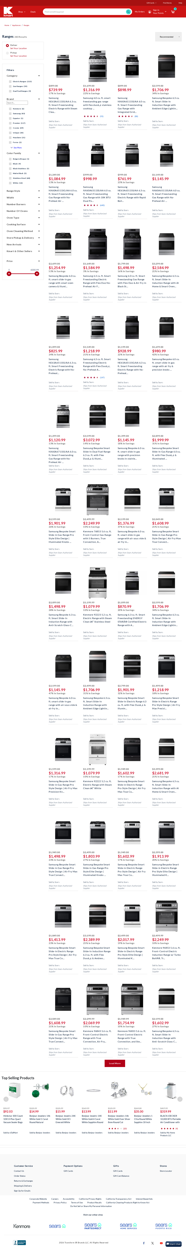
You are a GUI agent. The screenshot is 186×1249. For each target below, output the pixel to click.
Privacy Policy (60, 1202)
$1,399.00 (123, 435)
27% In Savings (91, 859)
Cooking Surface (16, 224)
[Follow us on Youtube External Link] (161, 1243)
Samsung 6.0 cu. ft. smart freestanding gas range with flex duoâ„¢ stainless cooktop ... (97, 101)
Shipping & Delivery (23, 1186)
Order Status (19, 1176)
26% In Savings (57, 526)
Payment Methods (41, 1202)
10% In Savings (91, 526)
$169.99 (85, 1108)
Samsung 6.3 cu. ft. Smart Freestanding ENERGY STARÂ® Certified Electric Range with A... (132, 617)
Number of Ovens (17, 211)
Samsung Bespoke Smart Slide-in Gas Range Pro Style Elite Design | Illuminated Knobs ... (62, 534)
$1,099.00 (54, 346)
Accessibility (68, 1199)
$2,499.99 (88, 519)
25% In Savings (91, 943)
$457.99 (164, 1108)
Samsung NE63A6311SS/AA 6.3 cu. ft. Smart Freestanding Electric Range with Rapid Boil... (132, 190)
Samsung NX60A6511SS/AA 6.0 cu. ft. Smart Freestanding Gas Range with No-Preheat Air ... (166, 190)
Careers (55, 1198)
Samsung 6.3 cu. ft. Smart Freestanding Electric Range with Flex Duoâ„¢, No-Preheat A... (97, 362)
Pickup (18, 54)
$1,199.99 (88, 602)
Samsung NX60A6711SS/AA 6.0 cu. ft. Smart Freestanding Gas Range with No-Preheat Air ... (63, 451)
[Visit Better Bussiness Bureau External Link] (19, 1242)
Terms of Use (77, 1202)
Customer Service (23, 1166)
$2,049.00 (157, 519)
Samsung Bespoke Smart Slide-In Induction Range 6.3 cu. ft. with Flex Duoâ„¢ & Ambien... (96, 950)
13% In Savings (57, 182)
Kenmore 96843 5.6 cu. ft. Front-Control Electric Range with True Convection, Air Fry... (97, 1034)
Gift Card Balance (121, 1176)
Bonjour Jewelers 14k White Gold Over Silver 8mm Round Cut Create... (119, 1119)
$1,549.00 (88, 346)
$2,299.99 (88, 1018)
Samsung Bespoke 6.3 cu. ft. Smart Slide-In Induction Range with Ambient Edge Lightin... (165, 101)
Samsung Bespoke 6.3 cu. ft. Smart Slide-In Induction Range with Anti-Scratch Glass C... (62, 617)
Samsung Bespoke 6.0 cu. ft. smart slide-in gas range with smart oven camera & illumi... (62, 279)
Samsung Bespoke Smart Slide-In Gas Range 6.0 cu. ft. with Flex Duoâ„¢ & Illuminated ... (166, 451)
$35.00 (138, 1111)
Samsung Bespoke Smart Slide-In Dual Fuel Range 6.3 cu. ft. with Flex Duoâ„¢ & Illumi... (96, 451)
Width (10, 197)
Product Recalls (94, 1202)
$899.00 (53, 85)
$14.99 (34, 1111)
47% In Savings (57, 693)
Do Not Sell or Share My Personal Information (91, 1206)
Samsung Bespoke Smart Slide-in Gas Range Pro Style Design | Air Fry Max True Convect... (166, 534)
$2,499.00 (88, 685)
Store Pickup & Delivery (20, 237)
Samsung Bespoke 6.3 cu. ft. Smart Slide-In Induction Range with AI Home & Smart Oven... (165, 279)
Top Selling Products (17, 1078)
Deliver (18, 46)
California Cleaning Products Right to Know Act (127, 1202)
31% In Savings (160, 443)
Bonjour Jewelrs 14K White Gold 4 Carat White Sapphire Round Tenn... (92, 1119)
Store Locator (166, 1171)
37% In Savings (126, 526)
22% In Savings (91, 93)
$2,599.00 (157, 85)
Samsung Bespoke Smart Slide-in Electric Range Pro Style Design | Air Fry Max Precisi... (166, 701)
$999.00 (87, 174)
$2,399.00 (157, 852)
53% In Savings (57, 271)
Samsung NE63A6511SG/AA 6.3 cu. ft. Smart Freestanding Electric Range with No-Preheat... (132, 362)
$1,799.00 (123, 263)
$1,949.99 (123, 1018)
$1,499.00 (157, 685)
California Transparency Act (118, 1199)
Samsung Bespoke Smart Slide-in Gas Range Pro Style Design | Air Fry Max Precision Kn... (63, 784)
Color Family (14, 153)
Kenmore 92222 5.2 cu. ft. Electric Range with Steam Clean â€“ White (97, 784)
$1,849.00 (54, 935)
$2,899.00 (157, 435)
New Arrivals (14, 244)
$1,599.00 (54, 769)
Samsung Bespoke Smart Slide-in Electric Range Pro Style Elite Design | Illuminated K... (165, 867)
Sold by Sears (54, 121)
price (9, 261)
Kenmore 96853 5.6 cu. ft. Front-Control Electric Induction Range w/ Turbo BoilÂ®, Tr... (166, 950)
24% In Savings (57, 354)
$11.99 (112, 1111)
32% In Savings (126, 693)
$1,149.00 (157, 174)
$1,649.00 (88, 263)
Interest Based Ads (144, 1199)
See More (18, 147)
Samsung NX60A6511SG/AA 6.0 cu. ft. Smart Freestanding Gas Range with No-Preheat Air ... (63, 190)
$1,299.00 (54, 435)
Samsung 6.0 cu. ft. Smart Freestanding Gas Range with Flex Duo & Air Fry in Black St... (132, 279)
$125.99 (33, 1108)
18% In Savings (126, 443)
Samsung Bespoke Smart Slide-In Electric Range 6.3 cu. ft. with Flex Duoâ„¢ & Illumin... (132, 701)
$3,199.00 (88, 935)
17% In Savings (57, 93)
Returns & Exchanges (23, 1181)
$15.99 (60, 1111)
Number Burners (16, 204)
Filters (10, 70)
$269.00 (138, 1108)
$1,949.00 (123, 769)
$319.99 (165, 1111)
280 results (14, 36)
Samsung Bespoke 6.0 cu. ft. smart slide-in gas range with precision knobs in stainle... (131, 451)
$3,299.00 (157, 263)
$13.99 (86, 1111)
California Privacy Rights (90, 1199)
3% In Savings (91, 271)
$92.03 (7, 1111)
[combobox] (87, 11)
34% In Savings (160, 93)
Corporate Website (38, 1198)
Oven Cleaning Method (20, 231)
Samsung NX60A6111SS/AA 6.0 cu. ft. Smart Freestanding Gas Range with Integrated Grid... (132, 101)
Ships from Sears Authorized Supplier (60, 126)
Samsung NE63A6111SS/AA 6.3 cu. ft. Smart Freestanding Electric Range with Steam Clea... (63, 101)
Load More (114, 1063)
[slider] (9, 273)
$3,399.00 (157, 769)
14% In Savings (91, 443)
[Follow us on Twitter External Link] (152, 1243)
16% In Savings (126, 271)
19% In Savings (126, 943)
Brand (10, 99)
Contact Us (19, 1171)
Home (7, 25)
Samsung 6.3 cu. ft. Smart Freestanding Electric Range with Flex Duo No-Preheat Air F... (97, 279)
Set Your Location (18, 48)
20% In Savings (126, 610)
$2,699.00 (54, 263)
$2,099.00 (54, 602)
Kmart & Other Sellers (19, 251)
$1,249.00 (54, 174)
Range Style (13, 190)
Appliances (16, 25)
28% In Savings (57, 610)
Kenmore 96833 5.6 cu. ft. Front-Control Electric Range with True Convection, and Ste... (132, 1034)
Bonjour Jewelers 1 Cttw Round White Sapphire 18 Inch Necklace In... (143, 1119)
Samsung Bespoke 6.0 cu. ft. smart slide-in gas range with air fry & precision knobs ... (165, 362)
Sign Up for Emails (22, 1190)
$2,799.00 (123, 685)
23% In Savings (126, 182)
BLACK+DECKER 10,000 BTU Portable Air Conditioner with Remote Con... (170, 1119)
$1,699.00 (88, 85)
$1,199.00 (123, 346)
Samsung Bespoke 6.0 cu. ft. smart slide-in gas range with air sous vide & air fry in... (132, 534)
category (12, 75)
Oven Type (13, 217)
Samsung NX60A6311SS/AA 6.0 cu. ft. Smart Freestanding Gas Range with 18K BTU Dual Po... (97, 190)
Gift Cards (68, 1171)
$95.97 (6, 1108)
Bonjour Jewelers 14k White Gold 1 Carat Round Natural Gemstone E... (39, 1119)
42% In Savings (160, 354)
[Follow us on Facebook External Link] (144, 1243)
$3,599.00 (88, 435)
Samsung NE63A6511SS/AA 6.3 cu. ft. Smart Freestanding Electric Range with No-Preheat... (63, 362)
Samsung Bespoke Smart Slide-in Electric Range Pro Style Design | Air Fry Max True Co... (132, 784)
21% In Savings (160, 271)
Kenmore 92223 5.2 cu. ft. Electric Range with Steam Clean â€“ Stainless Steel (97, 617)
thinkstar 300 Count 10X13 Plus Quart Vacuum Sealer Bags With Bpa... (13, 1119)
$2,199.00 (123, 519)
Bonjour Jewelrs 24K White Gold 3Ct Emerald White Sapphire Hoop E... (66, 1119)
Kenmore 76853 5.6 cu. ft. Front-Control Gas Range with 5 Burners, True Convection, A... (97, 534)
